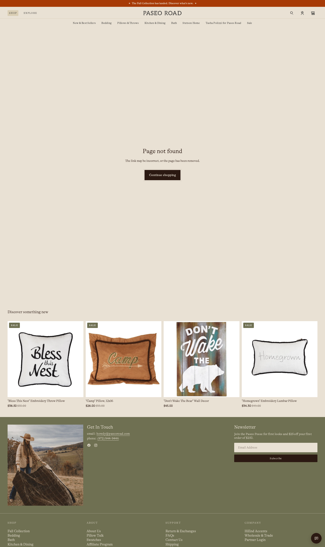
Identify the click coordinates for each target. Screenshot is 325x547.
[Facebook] (89, 445)
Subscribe (276, 458)
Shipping (172, 544)
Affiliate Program (100, 544)
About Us (94, 531)
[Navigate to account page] (302, 13)
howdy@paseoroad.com (113, 433)
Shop (13, 13)
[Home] (162, 13)
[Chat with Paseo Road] (316, 538)
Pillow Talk (95, 535)
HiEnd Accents (256, 531)
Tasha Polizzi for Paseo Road (223, 22)
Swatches (94, 540)
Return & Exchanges (181, 531)
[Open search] (291, 13)
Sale (249, 22)
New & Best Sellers (84, 22)
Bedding (106, 22)
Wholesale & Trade (259, 535)
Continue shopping (162, 175)
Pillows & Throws (128, 22)
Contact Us (174, 540)
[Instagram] (96, 445)
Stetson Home (191, 22)
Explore (30, 13)
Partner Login (255, 540)
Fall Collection (19, 531)
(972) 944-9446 (108, 438)
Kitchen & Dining (155, 22)
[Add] (77, 391)
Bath (174, 22)
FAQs (170, 535)
